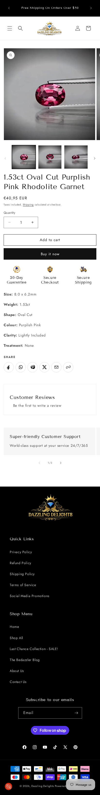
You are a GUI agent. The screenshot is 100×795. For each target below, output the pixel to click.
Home (14, 626)
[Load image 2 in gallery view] (50, 157)
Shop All (16, 637)
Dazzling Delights (42, 786)
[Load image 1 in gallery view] (24, 157)
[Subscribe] (76, 713)
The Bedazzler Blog (25, 659)
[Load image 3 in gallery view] (76, 157)
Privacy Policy (21, 552)
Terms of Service (23, 584)
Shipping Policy (22, 573)
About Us (17, 670)
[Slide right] (94, 158)
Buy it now (50, 254)
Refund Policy (20, 563)
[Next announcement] (91, 8)
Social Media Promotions (30, 595)
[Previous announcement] (9, 8)
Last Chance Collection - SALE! (34, 648)
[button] (9, 28)
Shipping (28, 204)
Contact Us (18, 681)
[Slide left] (5, 158)
